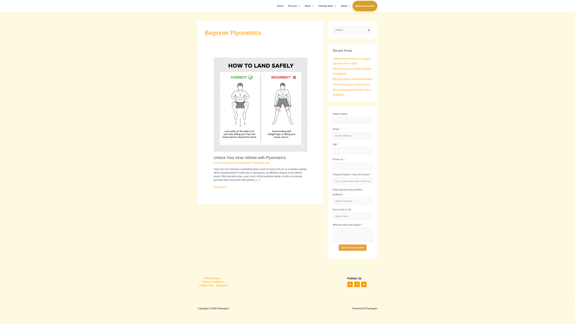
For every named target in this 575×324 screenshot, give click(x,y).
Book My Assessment (352, 247)
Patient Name (340, 114)
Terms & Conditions (212, 282)
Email (336, 129)
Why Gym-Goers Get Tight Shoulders (352, 79)
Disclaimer (222, 285)
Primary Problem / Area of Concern (351, 174)
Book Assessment (364, 6)
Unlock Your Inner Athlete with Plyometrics (250, 157)
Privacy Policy (212, 278)
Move (308, 6)
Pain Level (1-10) (342, 209)
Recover (292, 6)
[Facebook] (350, 284)
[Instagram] (357, 284)
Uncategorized (243, 163)
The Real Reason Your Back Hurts (351, 84)
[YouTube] (364, 284)
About (344, 6)
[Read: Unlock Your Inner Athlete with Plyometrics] (261, 104)
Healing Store (325, 6)
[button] (298, 6)
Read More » (220, 186)
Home (280, 6)
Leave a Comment (223, 163)
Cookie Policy (206, 285)
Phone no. (338, 159)
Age (335, 144)
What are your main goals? (347, 225)
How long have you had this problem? (347, 192)
